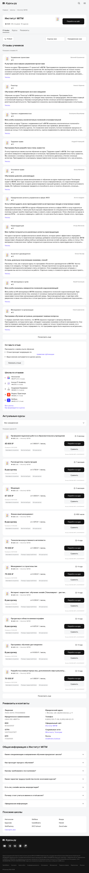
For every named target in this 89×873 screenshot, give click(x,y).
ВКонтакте (49, 732)
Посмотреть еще (44, 337)
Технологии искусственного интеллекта (28, 540)
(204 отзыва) (20, 379)
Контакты (13, 865)
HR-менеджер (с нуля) (19, 282)
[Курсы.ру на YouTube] (5, 846)
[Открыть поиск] (79, 3)
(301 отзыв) (19, 401)
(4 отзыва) (19, 384)
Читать (7, 77)
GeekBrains (36, 823)
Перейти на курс (74, 444)
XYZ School (36, 826)
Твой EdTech (6, 865)
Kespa (61, 819)
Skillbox (14, 399)
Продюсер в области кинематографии (27, 618)
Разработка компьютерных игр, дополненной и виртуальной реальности (42, 671)
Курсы (14, 30)
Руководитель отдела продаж (24, 462)
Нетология (15, 377)
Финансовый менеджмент (22, 514)
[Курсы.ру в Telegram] (10, 846)
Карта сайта (22, 865)
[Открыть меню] (84, 3)
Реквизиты (24, 30)
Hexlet (61, 823)
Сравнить (74, 449)
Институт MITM (51, 726)
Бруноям (8, 823)
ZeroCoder (63, 826)
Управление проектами (20, 57)
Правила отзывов (64, 865)
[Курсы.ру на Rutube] (25, 846)
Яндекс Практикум (18, 393)
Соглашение (44, 865)
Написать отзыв (14, 363)
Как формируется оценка (15, 408)
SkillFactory (9, 826)
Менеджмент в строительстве (24, 566)
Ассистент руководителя (20, 254)
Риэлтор (14, 85)
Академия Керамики (19, 388)
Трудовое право (17, 142)
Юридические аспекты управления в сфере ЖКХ (30, 198)
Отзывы (6, 30)
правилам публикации (45, 354)
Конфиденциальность (33, 865)
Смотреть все (10, 830)
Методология (53, 865)
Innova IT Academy (18, 382)
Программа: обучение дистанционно (26, 645)
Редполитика (74, 865)
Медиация (15, 488)
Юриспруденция (17, 226)
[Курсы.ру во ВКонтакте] (15, 846)
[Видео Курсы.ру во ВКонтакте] (20, 846)
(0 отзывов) (20, 390)
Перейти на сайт (73, 21)
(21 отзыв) (19, 396)
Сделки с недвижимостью (21, 113)
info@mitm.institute (52, 739)
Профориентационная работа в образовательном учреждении (38, 436)
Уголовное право (17, 170)
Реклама (82, 865)
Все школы (9, 406)
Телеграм (58, 732)
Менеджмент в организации (22, 310)
